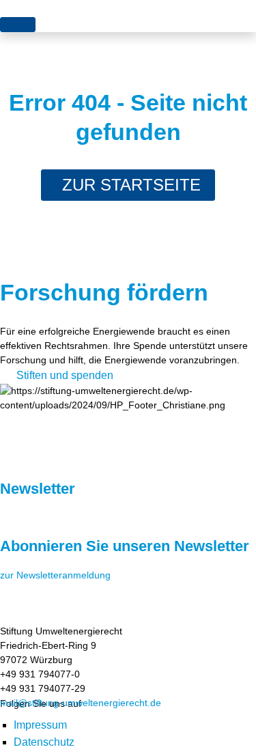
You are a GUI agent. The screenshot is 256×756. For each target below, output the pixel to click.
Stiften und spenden (64, 375)
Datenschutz (44, 742)
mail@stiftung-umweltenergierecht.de (80, 702)
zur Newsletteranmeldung (55, 575)
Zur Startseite (131, 185)
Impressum (40, 725)
